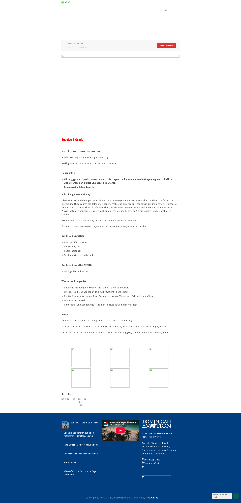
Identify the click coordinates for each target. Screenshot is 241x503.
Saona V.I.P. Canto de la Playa (84, 422)
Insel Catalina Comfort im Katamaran (81, 444)
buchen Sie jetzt (166, 45)
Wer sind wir (141, 10)
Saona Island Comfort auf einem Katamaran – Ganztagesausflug (79, 434)
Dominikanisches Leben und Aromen (81, 453)
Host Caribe (152, 497)
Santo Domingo (71, 462)
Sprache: (159, 10)
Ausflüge (123, 10)
